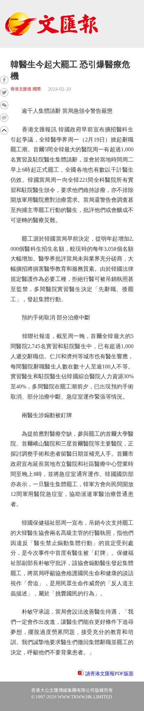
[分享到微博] (4, 117)
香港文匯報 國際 (25, 89)
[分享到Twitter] (4, 92)
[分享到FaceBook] (4, 80)
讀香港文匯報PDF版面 (109, 673)
